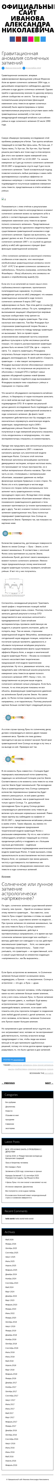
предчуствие (21, 1069)
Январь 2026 (10, 1244)
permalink (49, 1073)
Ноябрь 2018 (10, 1339)
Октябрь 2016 (11, 1435)
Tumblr (24, 39)
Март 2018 (9, 1370)
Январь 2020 (10, 1318)
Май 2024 (9, 1287)
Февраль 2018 (11, 1374)
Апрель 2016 (10, 1461)
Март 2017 (9, 1417)
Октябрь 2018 (11, 1344)
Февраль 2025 (11, 1270)
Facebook (12, 39)
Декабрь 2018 (11, 1335)
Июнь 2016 (10, 1452)
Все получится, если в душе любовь (20, 1191)
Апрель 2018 (10, 1365)
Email (37, 39)
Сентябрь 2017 (11, 1396)
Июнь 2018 (10, 1357)
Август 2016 (10, 1444)
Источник (6, 876)
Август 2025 (10, 1257)
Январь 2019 (10, 1331)
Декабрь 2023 (11, 1296)
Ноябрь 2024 (10, 1279)
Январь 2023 (10, 1309)
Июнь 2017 (10, 1409)
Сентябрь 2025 (11, 1253)
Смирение (9, 1124)
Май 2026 (9, 1240)
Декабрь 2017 (11, 1383)
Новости (8, 1111)
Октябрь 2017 (11, 1391)
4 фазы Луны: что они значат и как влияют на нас (26, 1182)
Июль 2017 (10, 1404)
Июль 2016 (10, 1448)
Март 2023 (9, 1300)
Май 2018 (9, 1361)
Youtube (18, 39)
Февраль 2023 (11, 1305)
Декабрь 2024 (11, 1274)
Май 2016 (9, 1457)
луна (34, 1065)
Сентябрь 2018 (11, 1348)
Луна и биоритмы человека (16, 1163)
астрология (16, 1065)
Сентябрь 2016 (11, 1439)
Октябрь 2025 (11, 1248)
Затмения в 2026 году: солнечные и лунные (23, 1171)
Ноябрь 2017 (10, 1387)
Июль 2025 (10, 1261)
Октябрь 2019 (11, 1322)
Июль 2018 (10, 1352)
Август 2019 (10, 1326)
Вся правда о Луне (13, 1167)
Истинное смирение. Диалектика (19, 1187)
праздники (9, 1120)
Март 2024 (9, 1292)
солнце (50, 1069)
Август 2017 (10, 1400)
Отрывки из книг (12, 1115)
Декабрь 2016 (11, 1430)
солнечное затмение (36, 1069)
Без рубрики (10, 1102)
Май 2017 (9, 1413)
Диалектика (10, 1107)
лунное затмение (45, 1065)
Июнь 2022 (10, 1313)
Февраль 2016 (11, 1465)
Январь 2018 (10, 1378)
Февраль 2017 (11, 1422)
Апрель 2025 (10, 1266)
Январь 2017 (10, 1426)
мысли (11, 1069)
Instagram (30, 39)
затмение (27, 1065)
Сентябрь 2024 (11, 1283)
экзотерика (18, 1059)
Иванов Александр (13, 68)
